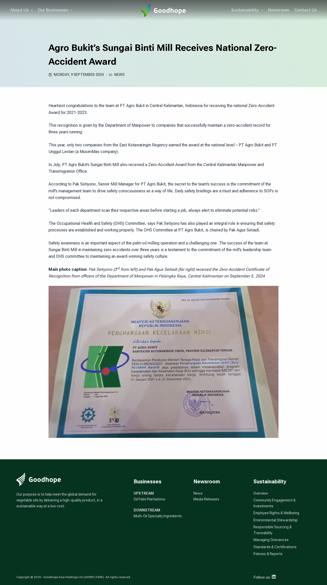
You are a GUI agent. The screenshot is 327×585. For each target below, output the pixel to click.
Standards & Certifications (275, 547)
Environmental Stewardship (275, 520)
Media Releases (206, 499)
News (119, 75)
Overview (260, 493)
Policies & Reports (268, 554)
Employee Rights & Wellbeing (276, 513)
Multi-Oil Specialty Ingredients (158, 516)
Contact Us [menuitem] (305, 10)
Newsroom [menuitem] (278, 10)
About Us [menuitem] (19, 10)
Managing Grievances (271, 540)
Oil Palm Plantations (149, 499)
